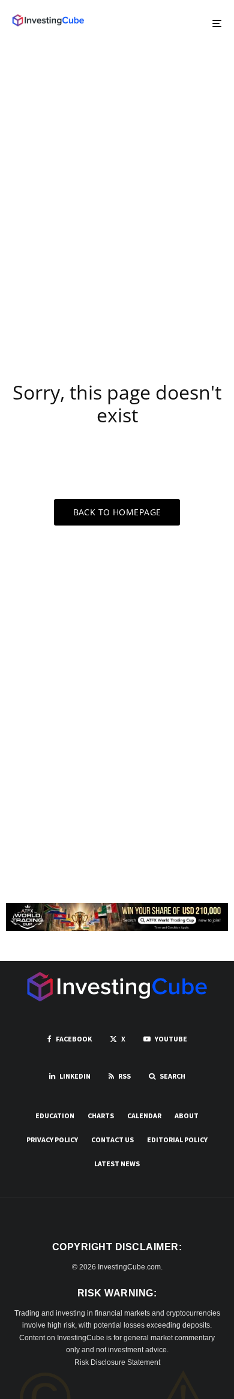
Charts (101, 1115)
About (187, 1115)
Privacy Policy (52, 1139)
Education (54, 1115)
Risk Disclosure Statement (117, 1362)
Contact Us (112, 1139)
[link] (48, 20)
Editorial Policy (177, 1139)
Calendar (144, 1115)
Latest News (117, 1163)
